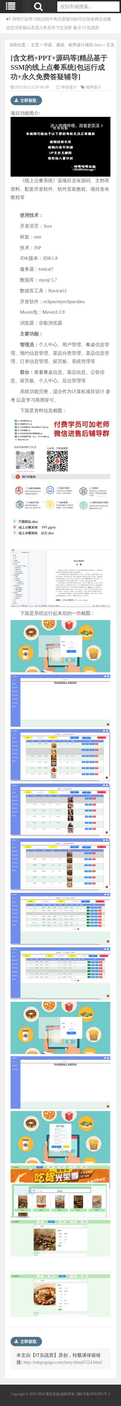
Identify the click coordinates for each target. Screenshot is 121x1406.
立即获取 (28, 100)
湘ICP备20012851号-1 (93, 1394)
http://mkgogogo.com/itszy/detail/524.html (62, 1362)
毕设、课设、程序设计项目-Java (73, 45)
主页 (35, 45)
